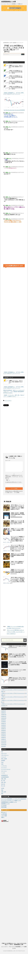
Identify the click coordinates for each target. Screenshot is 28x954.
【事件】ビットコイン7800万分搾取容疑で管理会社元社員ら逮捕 (17, 555)
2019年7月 (3, 723)
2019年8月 (3, 721)
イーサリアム (4, 765)
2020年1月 (3, 712)
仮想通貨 (3, 760)
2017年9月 (3, 746)
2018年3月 (3, 735)
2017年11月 (3, 742)
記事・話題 (3, 791)
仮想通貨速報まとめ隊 (8, 1)
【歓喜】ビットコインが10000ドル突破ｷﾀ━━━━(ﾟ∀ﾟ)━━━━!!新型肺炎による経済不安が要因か (17, 663)
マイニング (3, 756)
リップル (3, 772)
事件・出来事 (4, 758)
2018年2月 (3, 737)
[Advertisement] (14, 25)
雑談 (2, 793)
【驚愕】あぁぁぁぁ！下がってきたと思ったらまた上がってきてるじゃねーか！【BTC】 (17, 679)
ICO (2, 751)
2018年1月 (3, 739)
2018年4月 (3, 733)
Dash (2, 762)
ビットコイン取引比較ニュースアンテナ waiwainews (13, 798)
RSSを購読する (6, 810)
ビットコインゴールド (5, 769)
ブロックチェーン (5, 755)
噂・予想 (3, 780)
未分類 (2, 788)
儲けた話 (3, 784)
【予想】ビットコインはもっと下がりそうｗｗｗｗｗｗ (12, 689)
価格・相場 (3, 778)
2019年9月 (3, 719)
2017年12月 (3, 741)
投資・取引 (3, 782)
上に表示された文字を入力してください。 (14, 482)
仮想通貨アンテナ (5, 803)
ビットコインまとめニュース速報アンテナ (11, 800)
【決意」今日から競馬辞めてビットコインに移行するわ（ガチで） (17, 563)
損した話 (3, 785)
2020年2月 (3, 711)
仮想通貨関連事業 (5, 777)
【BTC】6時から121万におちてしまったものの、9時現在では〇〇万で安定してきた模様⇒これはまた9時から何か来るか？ (17, 580)
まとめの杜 (4, 805)
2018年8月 (3, 726)
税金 (2, 790)
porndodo (3, 705)
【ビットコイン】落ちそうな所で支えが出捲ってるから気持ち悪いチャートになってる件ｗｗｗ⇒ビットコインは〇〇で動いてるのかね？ (17, 548)
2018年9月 (3, 725)
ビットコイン (8, 400)
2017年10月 (3, 744)
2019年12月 (3, 714)
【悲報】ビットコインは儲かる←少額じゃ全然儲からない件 (17, 530)
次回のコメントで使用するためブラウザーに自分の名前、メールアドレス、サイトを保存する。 (14, 477)
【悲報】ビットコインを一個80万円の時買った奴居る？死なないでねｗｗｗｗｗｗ (17, 522)
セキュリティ (4, 753)
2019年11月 (3, 716)
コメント (7, 460)
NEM (2, 764)
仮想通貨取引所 (4, 775)
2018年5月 (3, 732)
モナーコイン (4, 771)
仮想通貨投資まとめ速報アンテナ (9, 802)
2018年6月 (3, 730)
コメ (22, 54)
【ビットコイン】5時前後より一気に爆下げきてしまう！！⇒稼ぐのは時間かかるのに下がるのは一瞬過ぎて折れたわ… (17, 539)
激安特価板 (4, 807)
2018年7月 (3, 728)
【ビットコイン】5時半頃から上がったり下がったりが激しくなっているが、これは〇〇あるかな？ (15, 632)
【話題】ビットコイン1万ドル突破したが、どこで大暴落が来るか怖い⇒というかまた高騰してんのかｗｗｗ (17, 655)
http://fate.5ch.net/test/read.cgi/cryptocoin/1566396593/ (14, 110)
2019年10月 (3, 718)
